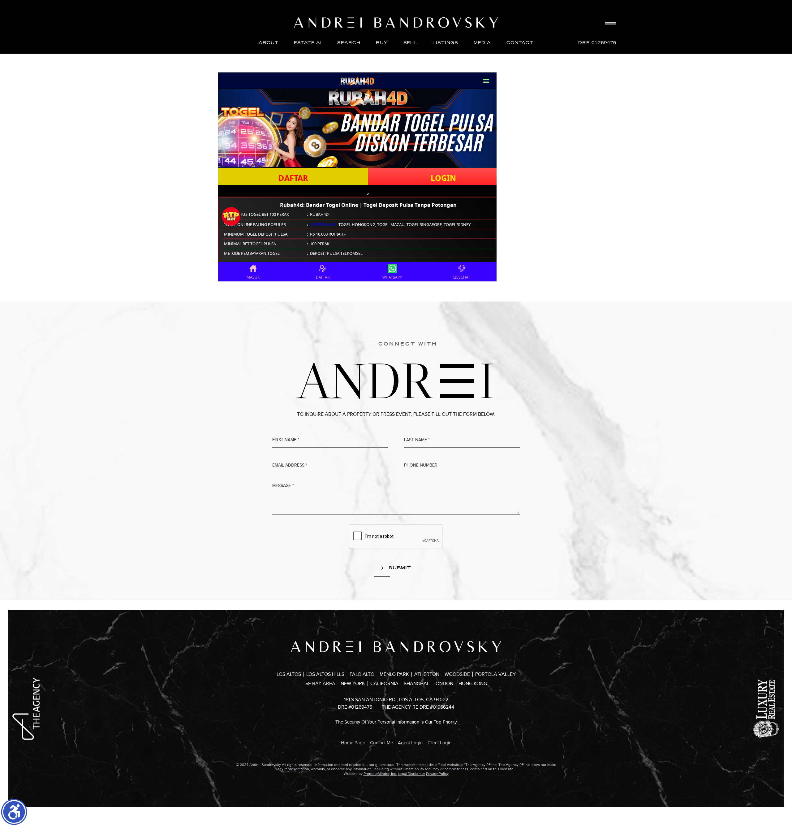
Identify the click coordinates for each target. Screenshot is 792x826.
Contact (519, 42)
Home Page (353, 743)
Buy (382, 42)
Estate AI (308, 42)
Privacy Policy (437, 774)
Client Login (439, 743)
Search (348, 42)
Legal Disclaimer (411, 774)
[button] (14, 812)
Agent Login (410, 743)
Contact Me (381, 743)
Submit (399, 568)
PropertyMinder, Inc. (380, 774)
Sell (410, 42)
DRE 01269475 (597, 42)
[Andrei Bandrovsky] (396, 22)
